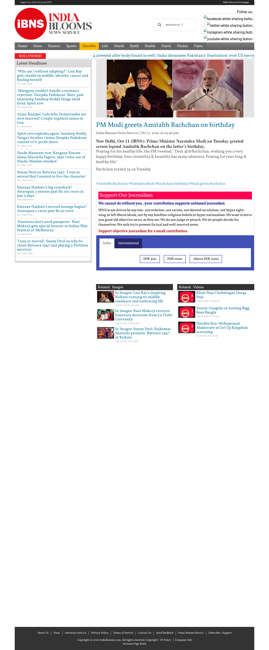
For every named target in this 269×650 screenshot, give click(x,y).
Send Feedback (164, 633)
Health (150, 46)
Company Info (183, 640)
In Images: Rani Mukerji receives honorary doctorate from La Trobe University (144, 315)
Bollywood (30, 56)
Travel (166, 46)
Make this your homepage (236, 2)
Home (22, 46)
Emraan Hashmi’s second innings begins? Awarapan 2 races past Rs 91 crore (52, 209)
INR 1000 (174, 259)
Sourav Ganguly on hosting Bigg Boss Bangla (222, 310)
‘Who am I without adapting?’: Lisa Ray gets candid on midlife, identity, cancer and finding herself (52, 76)
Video (198, 46)
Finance (54, 46)
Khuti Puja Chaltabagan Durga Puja (221, 295)
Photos (182, 46)
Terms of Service (123, 633)
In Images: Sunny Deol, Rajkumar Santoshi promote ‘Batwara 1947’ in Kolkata (143, 333)
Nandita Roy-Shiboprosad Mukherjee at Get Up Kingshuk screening (222, 328)
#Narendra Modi (141, 183)
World (119, 46)
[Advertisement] (53, 444)
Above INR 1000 (206, 259)
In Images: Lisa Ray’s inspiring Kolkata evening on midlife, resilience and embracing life (140, 297)
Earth (134, 46)
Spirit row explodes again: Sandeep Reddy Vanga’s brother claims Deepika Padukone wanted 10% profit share (52, 138)
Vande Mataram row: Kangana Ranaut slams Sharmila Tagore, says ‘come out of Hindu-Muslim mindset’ (51, 157)
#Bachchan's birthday (171, 183)
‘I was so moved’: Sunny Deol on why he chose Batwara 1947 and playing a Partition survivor (52, 245)
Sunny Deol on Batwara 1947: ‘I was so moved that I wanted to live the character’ (51, 174)
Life (105, 46)
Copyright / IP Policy (158, 640)
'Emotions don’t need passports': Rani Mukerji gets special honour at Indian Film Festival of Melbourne (52, 226)
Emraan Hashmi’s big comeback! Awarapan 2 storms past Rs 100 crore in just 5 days (50, 192)
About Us (43, 633)
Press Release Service (191, 633)
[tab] (106, 243)
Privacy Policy (99, 633)
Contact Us (144, 633)
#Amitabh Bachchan (112, 183)
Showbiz (89, 46)
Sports (71, 46)
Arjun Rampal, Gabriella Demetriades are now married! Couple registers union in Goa (51, 118)
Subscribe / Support (220, 633)
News (37, 46)
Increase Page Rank (134, 644)
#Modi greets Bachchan (207, 183)
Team (56, 633)
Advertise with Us (75, 633)
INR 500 (149, 259)
